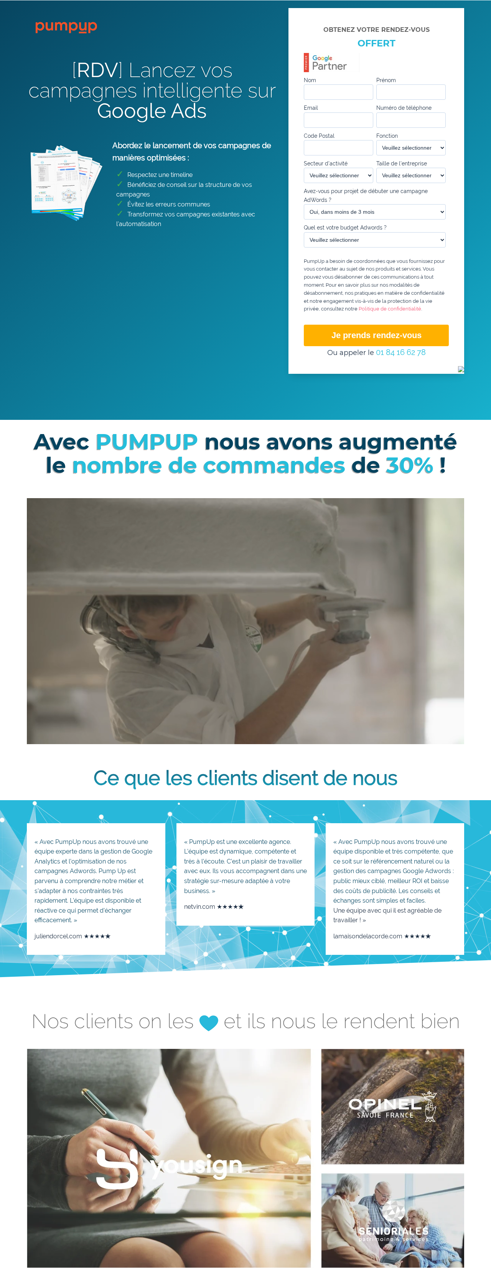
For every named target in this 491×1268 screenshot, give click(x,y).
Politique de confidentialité (390, 309)
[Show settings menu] (364, 736)
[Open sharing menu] (382, 736)
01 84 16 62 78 (401, 352)
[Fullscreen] (400, 736)
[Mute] (346, 736)
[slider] (200, 736)
